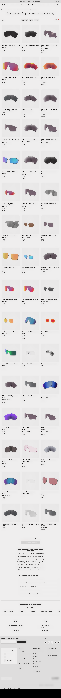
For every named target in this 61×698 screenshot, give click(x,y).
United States (49, 683)
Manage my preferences (7, 694)
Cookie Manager (20, 692)
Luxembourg (49, 687)
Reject (39, 694)
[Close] (58, 676)
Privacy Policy (45, 691)
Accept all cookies (52, 694)
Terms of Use (52, 691)
